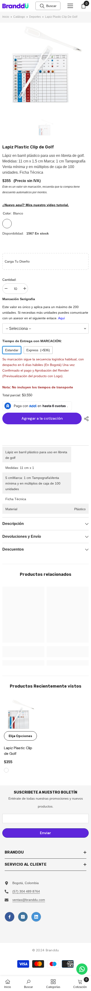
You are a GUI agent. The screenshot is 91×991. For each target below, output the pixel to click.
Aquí (61, 318)
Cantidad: (9, 279)
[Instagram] (23, 917)
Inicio (5, 16)
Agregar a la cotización (42, 418)
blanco (6, 770)
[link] (23, 651)
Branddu (52, 950)
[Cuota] (85, 418)
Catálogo (19, 16)
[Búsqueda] (42, 6)
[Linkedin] (36, 917)
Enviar (45, 832)
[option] (45, 127)
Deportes (35, 16)
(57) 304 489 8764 (26, 891)
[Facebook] (9, 917)
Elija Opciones (20, 736)
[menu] (70, 6)
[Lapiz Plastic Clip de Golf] (20, 714)
